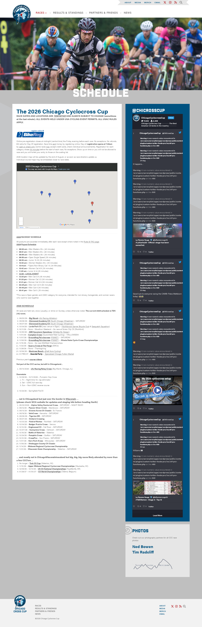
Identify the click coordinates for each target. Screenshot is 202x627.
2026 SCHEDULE (25, 305)
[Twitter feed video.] (157, 390)
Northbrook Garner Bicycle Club (75, 326)
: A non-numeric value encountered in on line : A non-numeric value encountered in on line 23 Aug (162, 279)
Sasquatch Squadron (100, 326)
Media (138, 2)
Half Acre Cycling (53, 351)
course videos (36, 359)
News (128, 12)
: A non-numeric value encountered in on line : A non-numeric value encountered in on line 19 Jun (162, 435)
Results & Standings (68, 12)
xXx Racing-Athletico (47, 318)
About (128, 2)
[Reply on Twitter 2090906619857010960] (134, 408)
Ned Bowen (142, 546)
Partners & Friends (103, 12)
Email (158, 2)
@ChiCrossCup (168, 133)
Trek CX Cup (35, 463)
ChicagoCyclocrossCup (150, 133)
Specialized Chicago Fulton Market (59, 353)
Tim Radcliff (143, 552)
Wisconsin (71, 398)
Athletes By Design (61, 331)
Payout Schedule (28, 244)
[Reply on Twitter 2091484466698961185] (134, 300)
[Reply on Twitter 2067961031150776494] (134, 506)
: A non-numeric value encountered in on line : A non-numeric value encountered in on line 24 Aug (162, 149)
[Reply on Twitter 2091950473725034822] (134, 251)
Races (38, 605)
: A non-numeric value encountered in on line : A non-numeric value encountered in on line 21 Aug (162, 327)
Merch (147, 2)
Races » (41, 12)
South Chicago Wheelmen (62, 320)
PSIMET (54, 337)
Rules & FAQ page (91, 241)
